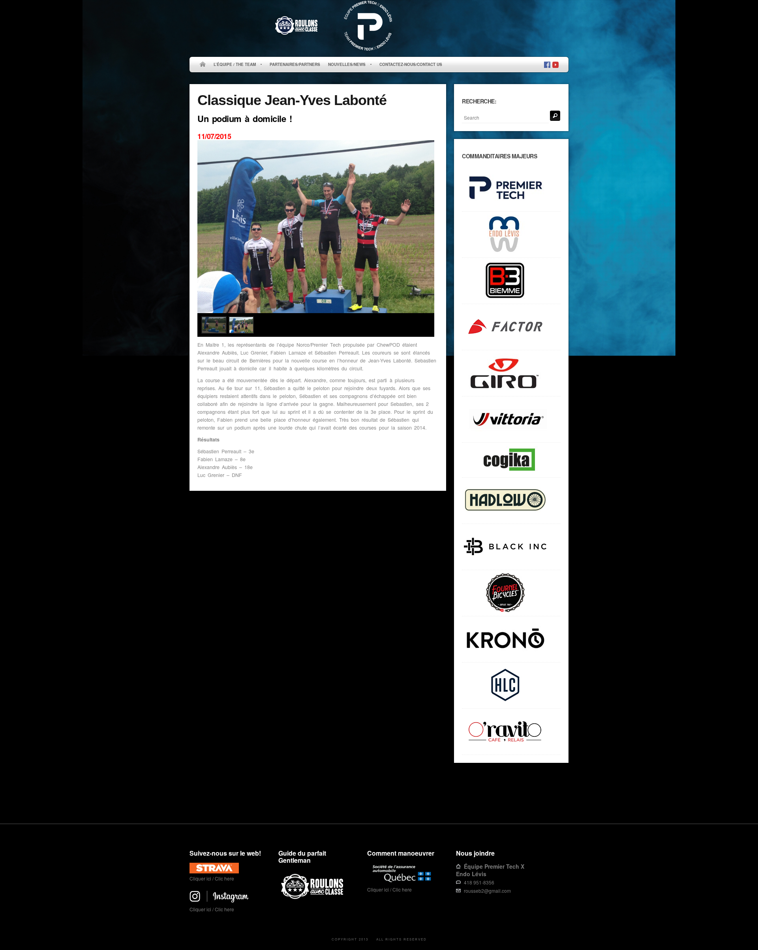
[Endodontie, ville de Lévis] (511, 235)
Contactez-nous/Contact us (410, 64)
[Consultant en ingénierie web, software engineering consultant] (511, 460)
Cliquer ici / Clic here (212, 878)
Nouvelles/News (345, 65)
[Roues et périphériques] (511, 547)
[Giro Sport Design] (511, 373)
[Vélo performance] (511, 327)
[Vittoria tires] (511, 419)
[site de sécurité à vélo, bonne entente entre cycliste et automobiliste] (313, 897)
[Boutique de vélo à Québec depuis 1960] (511, 593)
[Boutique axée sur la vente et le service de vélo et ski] (511, 501)
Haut (557, 799)
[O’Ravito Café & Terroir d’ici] (511, 732)
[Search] (555, 116)
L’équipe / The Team (233, 65)
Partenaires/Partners (295, 64)
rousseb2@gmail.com (487, 890)
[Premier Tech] (511, 188)
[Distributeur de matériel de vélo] (511, 686)
